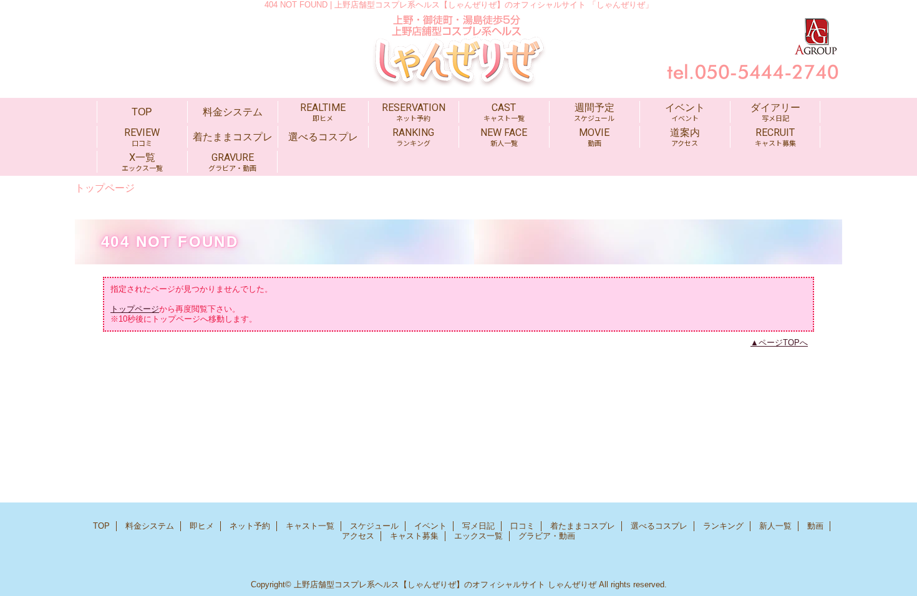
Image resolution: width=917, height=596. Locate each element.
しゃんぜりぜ (572, 584)
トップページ (134, 309)
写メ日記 (478, 526)
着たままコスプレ (582, 526)
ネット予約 (250, 526)
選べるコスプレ (659, 526)
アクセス (358, 536)
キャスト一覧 (310, 526)
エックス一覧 (478, 536)
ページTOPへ (783, 342)
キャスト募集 (414, 536)
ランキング (723, 526)
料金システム (149, 526)
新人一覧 (775, 526)
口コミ (522, 526)
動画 (815, 526)
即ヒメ (202, 526)
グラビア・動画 (546, 536)
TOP (142, 111)
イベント (430, 526)
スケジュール (374, 526)
